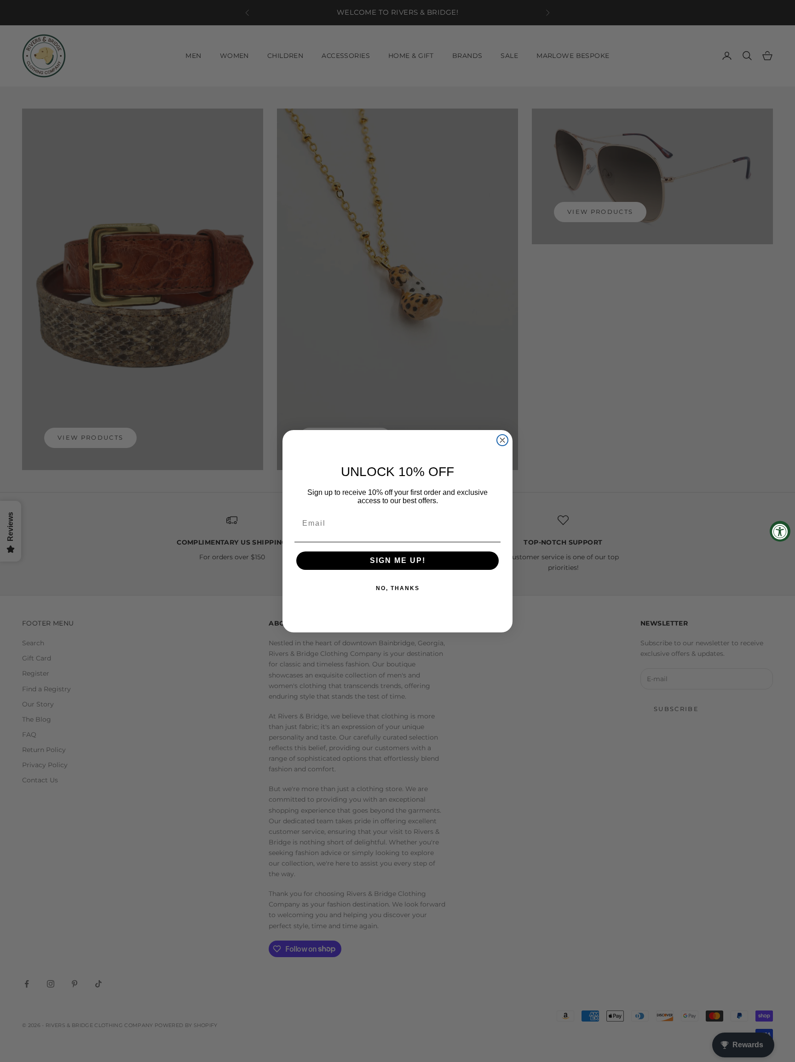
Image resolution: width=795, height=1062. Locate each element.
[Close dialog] (502, 440)
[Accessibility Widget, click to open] (780, 531)
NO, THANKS (398, 588)
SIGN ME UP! (398, 560)
